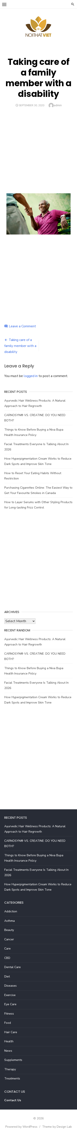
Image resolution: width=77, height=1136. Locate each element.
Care (7, 949)
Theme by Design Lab (57, 1127)
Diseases (10, 986)
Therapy (10, 1069)
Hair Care (10, 1032)
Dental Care (12, 967)
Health (8, 1041)
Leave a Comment (22, 326)
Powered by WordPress (21, 1127)
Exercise (10, 995)
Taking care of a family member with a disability (20, 346)
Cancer (9, 939)
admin (58, 105)
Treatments (12, 1078)
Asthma (9, 921)
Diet (7, 976)
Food (7, 1023)
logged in (31, 376)
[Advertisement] (38, 148)
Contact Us (12, 1100)
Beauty (9, 930)
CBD (7, 958)
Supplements (13, 1060)
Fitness (9, 1014)
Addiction (10, 911)
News (8, 1051)
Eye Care (10, 1004)
